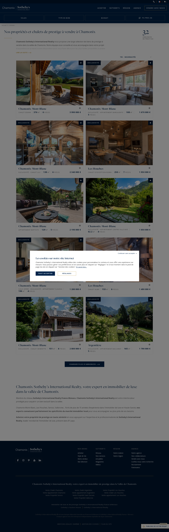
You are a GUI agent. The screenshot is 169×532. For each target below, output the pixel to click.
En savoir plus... (81, 267)
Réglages (66, 273)
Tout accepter (45, 273)
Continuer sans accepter (126, 253)
